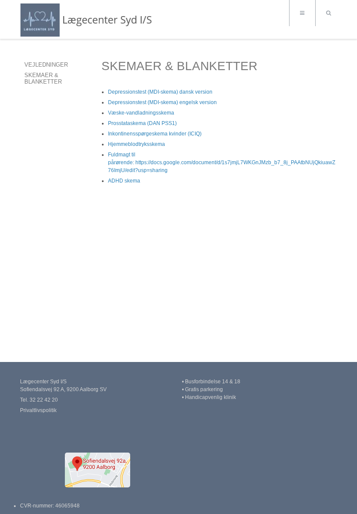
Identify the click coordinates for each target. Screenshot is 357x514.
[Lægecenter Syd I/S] (89, 20)
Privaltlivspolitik (38, 410)
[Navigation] (302, 13)
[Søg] (328, 13)
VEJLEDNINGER (46, 64)
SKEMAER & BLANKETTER (43, 78)
